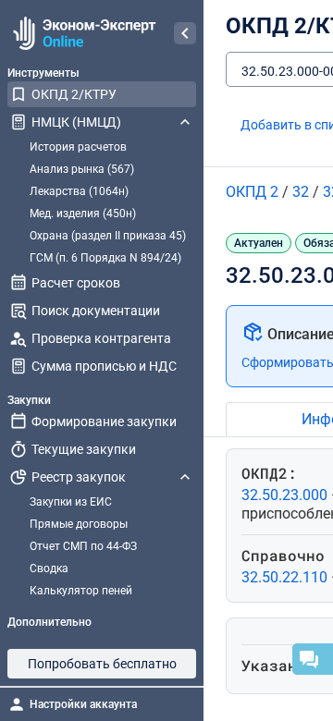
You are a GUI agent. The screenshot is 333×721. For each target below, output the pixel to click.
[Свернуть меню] (185, 33)
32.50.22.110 (286, 577)
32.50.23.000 (286, 495)
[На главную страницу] (81, 33)
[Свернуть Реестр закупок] (185, 477)
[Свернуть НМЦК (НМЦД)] (185, 122)
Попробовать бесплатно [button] (102, 663)
